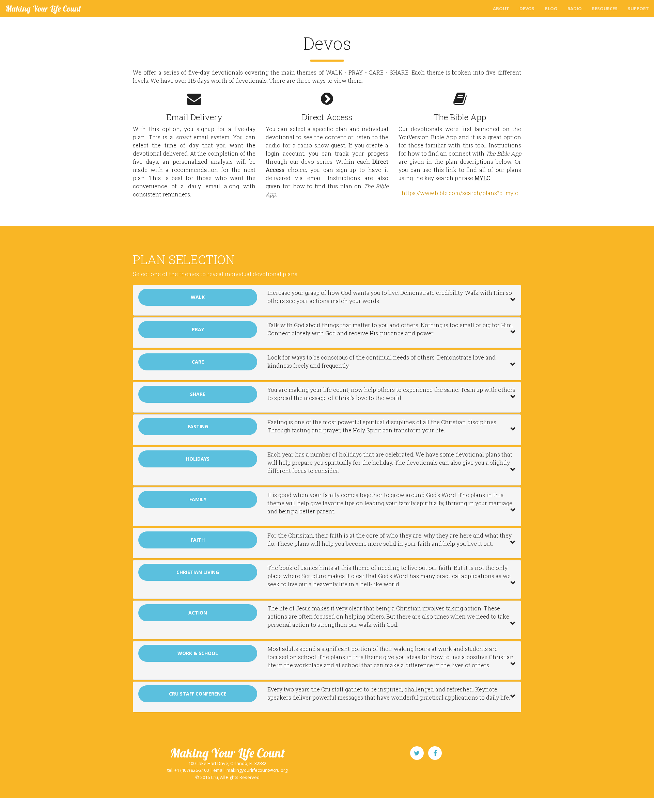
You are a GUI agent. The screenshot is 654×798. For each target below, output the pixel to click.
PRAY (198, 329)
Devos (526, 8)
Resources (605, 8)
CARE (198, 361)
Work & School (197, 653)
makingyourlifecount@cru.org (257, 770)
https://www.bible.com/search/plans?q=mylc (460, 192)
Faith (198, 540)
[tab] (327, 300)
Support (638, 8)
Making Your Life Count (43, 8)
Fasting (198, 426)
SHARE (197, 394)
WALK (198, 297)
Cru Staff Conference (198, 693)
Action (197, 612)
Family (197, 499)
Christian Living (197, 572)
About (501, 8)
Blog (551, 8)
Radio (574, 8)
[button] (327, 300)
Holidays (197, 459)
